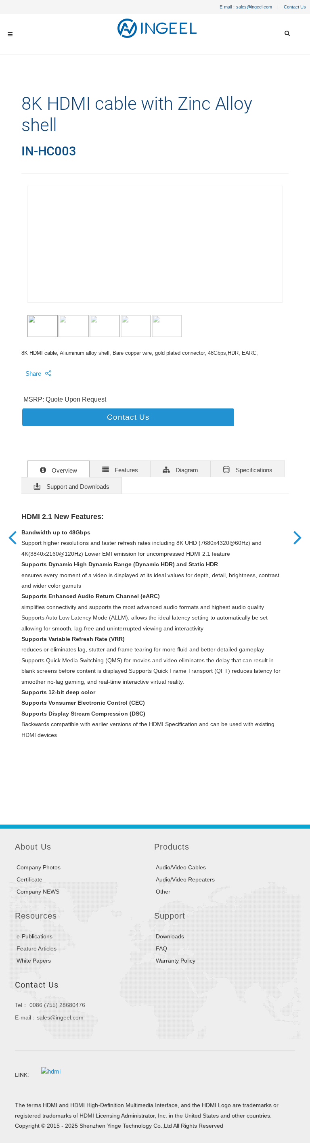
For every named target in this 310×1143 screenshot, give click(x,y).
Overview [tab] (63, 470)
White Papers (34, 960)
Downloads (170, 936)
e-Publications (34, 936)
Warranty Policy (175, 960)
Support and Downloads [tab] (77, 487)
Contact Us (295, 6)
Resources (36, 915)
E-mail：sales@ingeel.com (246, 6)
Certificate (29, 879)
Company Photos (39, 867)
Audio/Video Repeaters (185, 879)
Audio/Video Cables (181, 867)
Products (171, 846)
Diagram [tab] (186, 470)
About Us (33, 846)
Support (169, 915)
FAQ (161, 948)
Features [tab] (125, 470)
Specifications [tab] (253, 470)
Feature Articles (37, 948)
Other (163, 891)
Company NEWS (38, 891)
